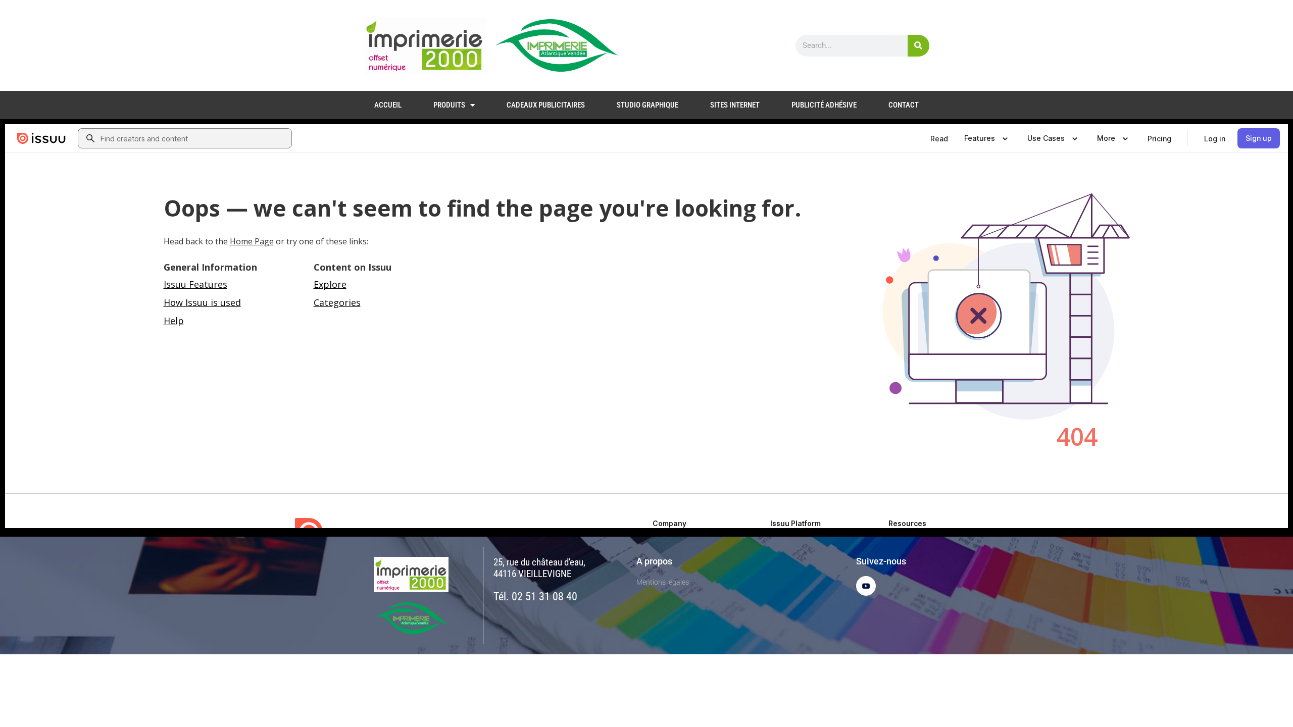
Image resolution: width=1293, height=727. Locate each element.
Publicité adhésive (824, 105)
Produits (449, 105)
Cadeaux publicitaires (546, 105)
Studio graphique (647, 105)
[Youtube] (866, 586)
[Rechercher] (918, 46)
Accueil (388, 105)
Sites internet (735, 105)
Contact (903, 105)
